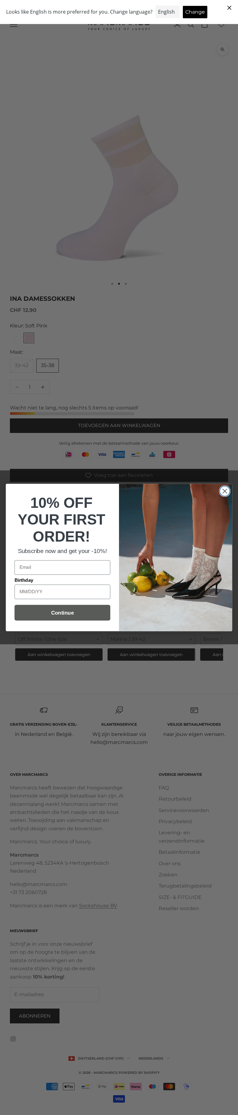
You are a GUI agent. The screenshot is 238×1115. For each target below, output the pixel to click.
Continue (62, 613)
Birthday (24, 580)
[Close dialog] (225, 491)
